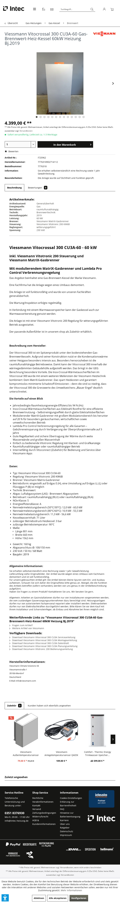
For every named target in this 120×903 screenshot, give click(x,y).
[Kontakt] (52, 9)
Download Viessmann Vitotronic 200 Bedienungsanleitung (42, 649)
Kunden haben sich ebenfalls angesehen (49, 705)
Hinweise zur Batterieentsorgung (70, 814)
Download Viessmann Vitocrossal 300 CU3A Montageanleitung (44, 640)
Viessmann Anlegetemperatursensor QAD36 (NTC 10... (62, 753)
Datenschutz (66, 831)
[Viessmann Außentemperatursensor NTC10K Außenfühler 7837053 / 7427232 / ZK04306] (26, 730)
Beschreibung (14, 187)
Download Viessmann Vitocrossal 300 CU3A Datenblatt (40, 643)
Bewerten (13, 151)
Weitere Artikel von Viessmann (28, 628)
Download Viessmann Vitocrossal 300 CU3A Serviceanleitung (43, 637)
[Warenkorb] (113, 9)
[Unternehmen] (44, 9)
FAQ (62, 809)
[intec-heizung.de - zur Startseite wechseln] (13, 9)
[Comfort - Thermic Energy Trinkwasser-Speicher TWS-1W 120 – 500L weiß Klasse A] (97, 730)
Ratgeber (65, 827)
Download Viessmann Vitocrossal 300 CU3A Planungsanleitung (45, 646)
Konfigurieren (78, 898)
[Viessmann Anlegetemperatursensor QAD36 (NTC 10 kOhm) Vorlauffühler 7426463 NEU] (61, 730)
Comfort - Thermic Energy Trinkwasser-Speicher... (97, 753)
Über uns (65, 824)
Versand (36, 809)
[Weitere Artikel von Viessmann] (104, 36)
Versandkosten (26, 130)
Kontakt (36, 805)
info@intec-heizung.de (16, 820)
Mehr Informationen (71, 890)
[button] (5, 897)
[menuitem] (34, 11)
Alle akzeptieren (57, 898)
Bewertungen (37, 187)
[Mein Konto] (104, 9)
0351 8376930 (14, 813)
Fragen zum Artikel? (22, 625)
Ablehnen (39, 898)
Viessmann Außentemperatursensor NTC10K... (26, 753)
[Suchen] (92, 9)
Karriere (64, 820)
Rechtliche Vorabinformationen (42, 800)
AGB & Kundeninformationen (44, 822)
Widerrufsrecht (40, 816)
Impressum (66, 835)
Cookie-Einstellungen (71, 798)
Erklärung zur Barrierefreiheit (68, 803)
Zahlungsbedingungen (44, 812)
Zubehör (13, 705)
